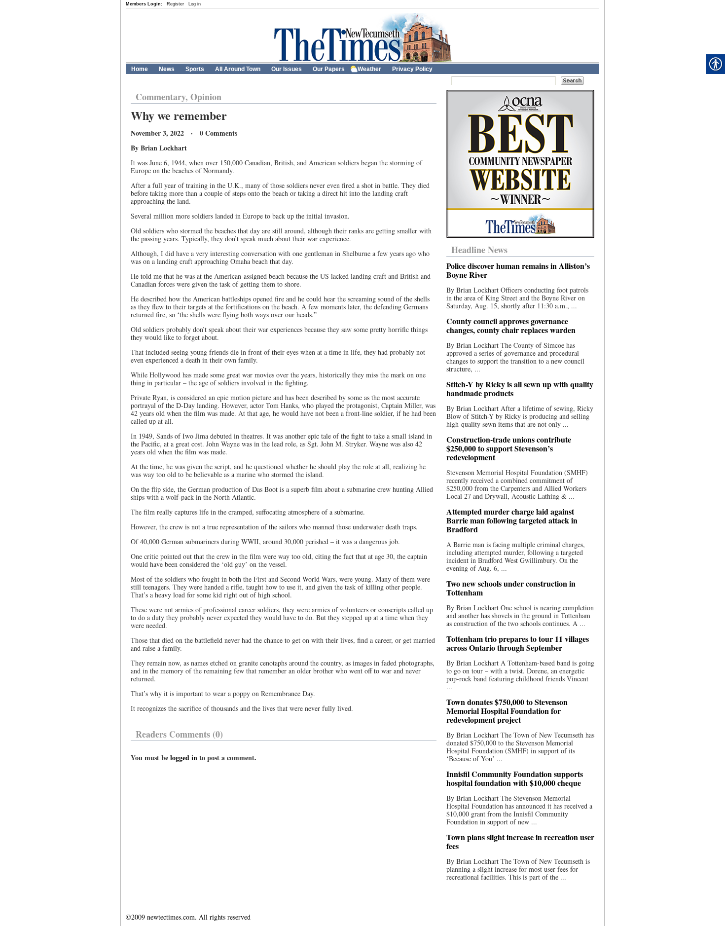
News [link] (167, 69)
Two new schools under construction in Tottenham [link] (511, 588)
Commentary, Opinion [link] (178, 96)
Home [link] (139, 69)
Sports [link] (194, 69)
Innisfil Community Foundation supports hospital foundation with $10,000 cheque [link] (514, 778)
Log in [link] (194, 3)
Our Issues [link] (286, 69)
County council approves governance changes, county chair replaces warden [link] (511, 325)
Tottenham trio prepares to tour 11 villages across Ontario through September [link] (517, 643)
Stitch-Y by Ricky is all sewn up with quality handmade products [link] (519, 388)
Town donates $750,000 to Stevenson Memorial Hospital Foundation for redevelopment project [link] (507, 710)
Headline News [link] (479, 249)
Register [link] (175, 3)
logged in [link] (183, 757)
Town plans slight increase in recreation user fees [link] (520, 841)
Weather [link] (369, 69)
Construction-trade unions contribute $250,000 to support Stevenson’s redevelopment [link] (508, 448)
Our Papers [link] (329, 69)
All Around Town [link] (237, 69)
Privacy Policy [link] (412, 69)
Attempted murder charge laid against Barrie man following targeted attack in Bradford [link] (512, 520)
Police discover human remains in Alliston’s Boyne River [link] (518, 270)
